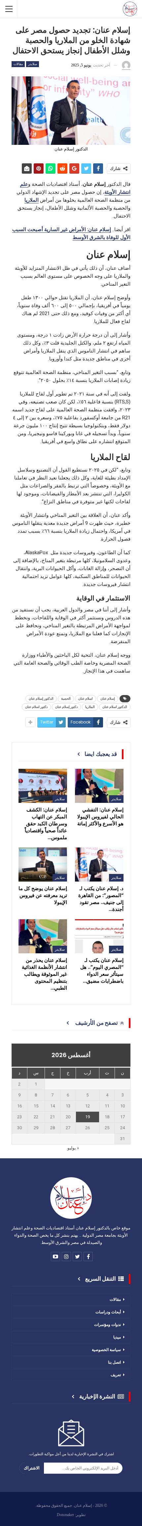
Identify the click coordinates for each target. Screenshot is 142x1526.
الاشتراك (32, 1468)
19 (87, 1116)
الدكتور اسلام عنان (114, 706)
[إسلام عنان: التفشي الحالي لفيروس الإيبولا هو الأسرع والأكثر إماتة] (99, 786)
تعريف (116, 1375)
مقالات (18, 64)
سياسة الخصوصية (106, 1349)
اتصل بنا (114, 1362)
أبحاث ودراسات (108, 1312)
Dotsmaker (65, 1514)
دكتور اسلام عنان (36, 706)
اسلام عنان (85, 698)
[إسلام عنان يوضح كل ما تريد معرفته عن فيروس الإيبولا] (42, 864)
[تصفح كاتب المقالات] (126, 65)
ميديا (117, 1337)
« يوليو (73, 1147)
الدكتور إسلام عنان (41, 698)
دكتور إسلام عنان (66, 706)
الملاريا (90, 706)
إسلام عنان (107, 698)
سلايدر (32, 64)
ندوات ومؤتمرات (107, 1324)
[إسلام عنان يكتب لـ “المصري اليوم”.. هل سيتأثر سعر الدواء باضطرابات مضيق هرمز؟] (99, 936)
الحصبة (66, 698)
